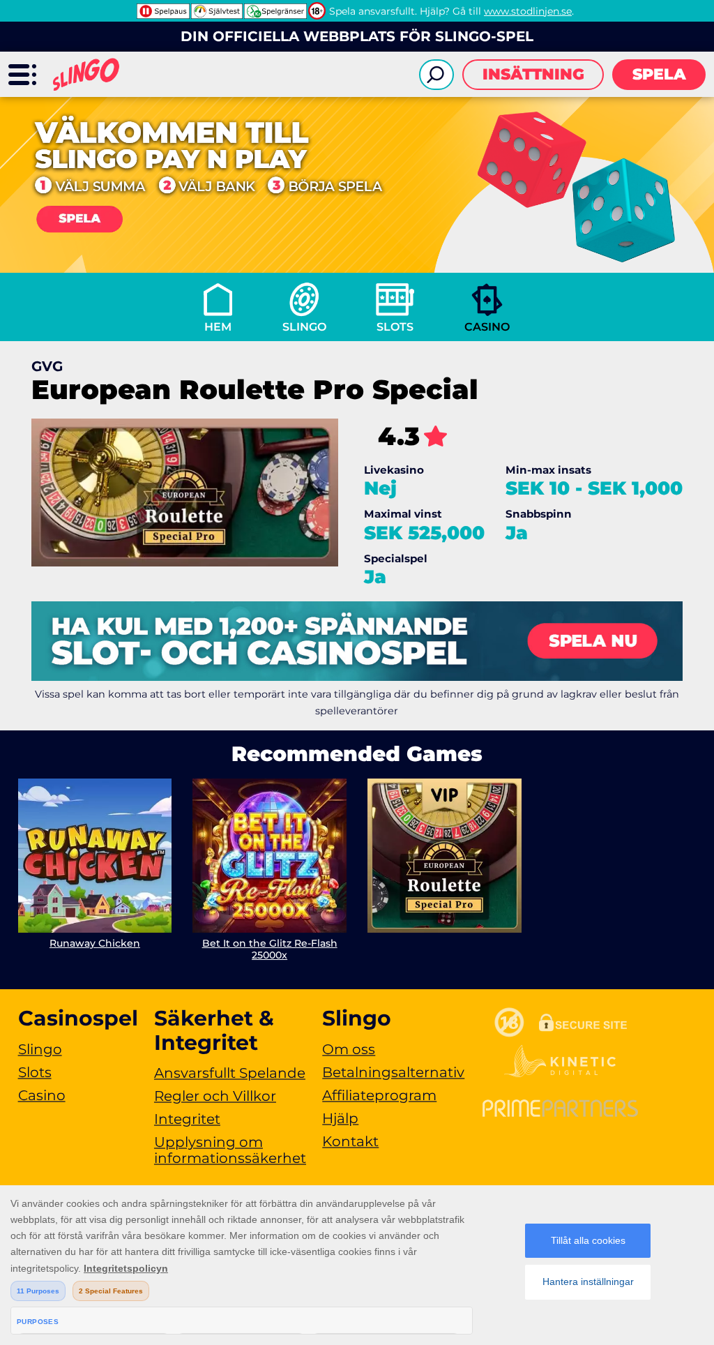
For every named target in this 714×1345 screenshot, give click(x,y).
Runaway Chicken (95, 943)
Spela (659, 74)
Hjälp (340, 1118)
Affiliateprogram (379, 1095)
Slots (395, 326)
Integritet (187, 1119)
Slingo (304, 326)
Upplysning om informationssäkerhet (230, 1150)
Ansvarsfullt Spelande (229, 1073)
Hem (217, 326)
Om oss (348, 1049)
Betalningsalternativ (393, 1072)
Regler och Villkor (215, 1096)
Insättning (533, 74)
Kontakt (350, 1141)
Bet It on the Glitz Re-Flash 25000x (269, 949)
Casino (487, 326)
